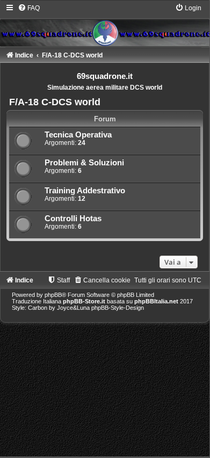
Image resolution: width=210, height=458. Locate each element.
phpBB (53, 295)
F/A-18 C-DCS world (54, 102)
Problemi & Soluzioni (84, 162)
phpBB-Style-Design (117, 307)
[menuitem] (29, 8)
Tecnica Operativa (78, 134)
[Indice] (104, 24)
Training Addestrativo (85, 190)
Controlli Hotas (73, 218)
